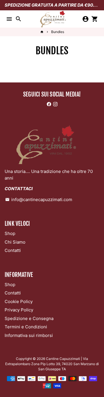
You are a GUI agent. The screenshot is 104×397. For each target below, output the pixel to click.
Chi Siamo (15, 242)
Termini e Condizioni (26, 326)
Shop (10, 233)
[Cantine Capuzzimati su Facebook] (49, 104)
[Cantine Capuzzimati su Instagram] (55, 104)
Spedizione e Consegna (29, 318)
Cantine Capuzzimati (63, 358)
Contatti (13, 250)
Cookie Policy (19, 301)
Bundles (57, 32)
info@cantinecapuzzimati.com (38, 199)
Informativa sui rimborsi (29, 335)
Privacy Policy (19, 310)
